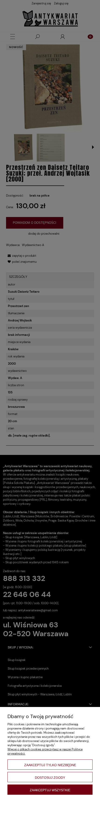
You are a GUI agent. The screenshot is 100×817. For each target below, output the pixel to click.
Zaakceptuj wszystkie (50, 790)
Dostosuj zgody (50, 777)
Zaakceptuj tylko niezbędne (50, 765)
